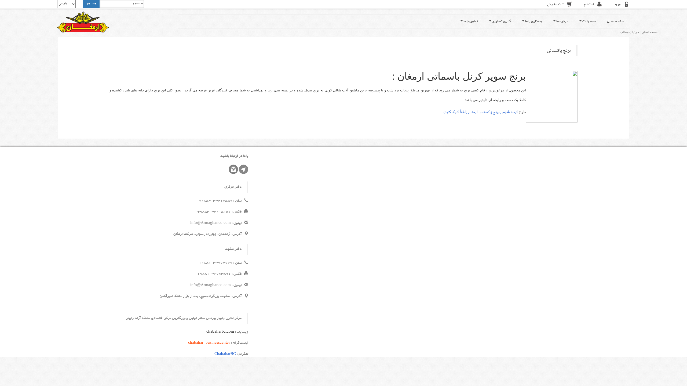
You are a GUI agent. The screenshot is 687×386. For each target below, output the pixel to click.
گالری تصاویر (501, 22)
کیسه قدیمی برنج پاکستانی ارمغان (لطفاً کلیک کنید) (481, 112)
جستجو (91, 4)
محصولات (589, 22)
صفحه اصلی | (648, 32)
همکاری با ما (533, 22)
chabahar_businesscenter (209, 343)
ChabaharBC (225, 354)
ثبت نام (589, 5)
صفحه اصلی (615, 22)
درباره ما (562, 22)
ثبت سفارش (555, 5)
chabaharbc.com (220, 332)
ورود (617, 5)
